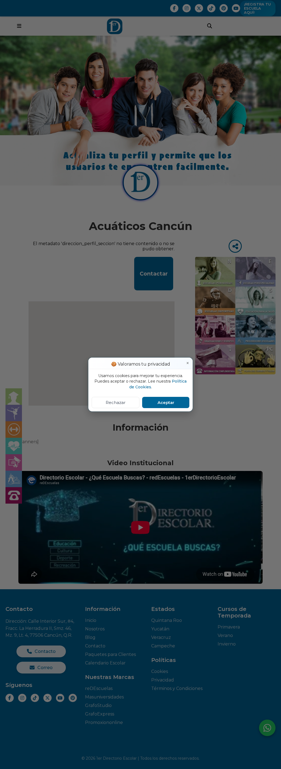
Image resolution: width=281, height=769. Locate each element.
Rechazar (115, 402)
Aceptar (166, 402)
